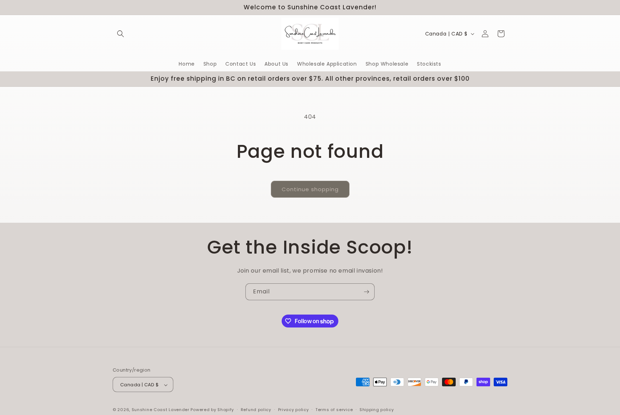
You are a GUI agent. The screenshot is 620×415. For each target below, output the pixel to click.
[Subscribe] (366, 291)
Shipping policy (377, 409)
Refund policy (256, 409)
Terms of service (334, 409)
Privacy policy (293, 409)
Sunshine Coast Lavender (160, 410)
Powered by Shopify (212, 410)
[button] (120, 34)
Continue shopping (310, 189)
